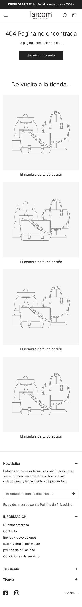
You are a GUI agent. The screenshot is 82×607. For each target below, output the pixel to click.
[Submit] (73, 493)
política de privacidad (19, 550)
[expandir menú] (5, 15)
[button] (74, 15)
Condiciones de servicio (21, 556)
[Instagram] (16, 593)
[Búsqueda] (65, 15)
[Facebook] (5, 593)
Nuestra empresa (16, 525)
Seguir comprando (41, 55)
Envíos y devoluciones (20, 537)
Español (70, 593)
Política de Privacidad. (56, 505)
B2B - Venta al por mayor (21, 544)
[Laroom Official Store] (41, 15)
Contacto (10, 531)
